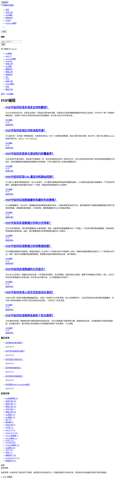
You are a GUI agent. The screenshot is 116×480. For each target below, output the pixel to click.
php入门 (8, 56)
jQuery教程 (9, 84)
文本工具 (10, 409)
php (6, 77)
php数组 (10, 415)
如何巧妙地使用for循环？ (15, 351)
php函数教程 (11, 398)
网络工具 (9, 72)
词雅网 (11, 5)
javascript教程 (10, 59)
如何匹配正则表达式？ (14, 359)
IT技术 (8, 21)
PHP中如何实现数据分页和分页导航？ (28, 222)
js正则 (9, 428)
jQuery (9, 441)
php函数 (8, 66)
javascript (8, 61)
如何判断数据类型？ (13, 368)
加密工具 (9, 81)
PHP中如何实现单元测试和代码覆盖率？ (29, 153)
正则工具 (10, 425)
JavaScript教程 (10, 23)
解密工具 (9, 89)
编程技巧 (9, 69)
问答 (7, 87)
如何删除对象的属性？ (14, 343)
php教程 (8, 54)
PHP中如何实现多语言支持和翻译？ (27, 107)
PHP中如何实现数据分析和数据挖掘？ (28, 246)
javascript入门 (12, 458)
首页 (7, 10)
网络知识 (9, 75)
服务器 (9, 422)
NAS (7, 79)
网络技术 (9, 18)
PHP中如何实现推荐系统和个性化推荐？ (29, 315)
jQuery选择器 (11, 436)
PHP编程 (8, 15)
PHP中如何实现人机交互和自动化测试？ (29, 292)
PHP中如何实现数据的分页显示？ (25, 269)
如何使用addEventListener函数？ (18, 385)
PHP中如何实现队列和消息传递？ (25, 130)
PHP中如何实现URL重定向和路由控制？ (30, 176)
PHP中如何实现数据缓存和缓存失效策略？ (31, 199)
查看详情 (9, 125)
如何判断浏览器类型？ (14, 376)
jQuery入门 (11, 433)
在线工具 (9, 12)
